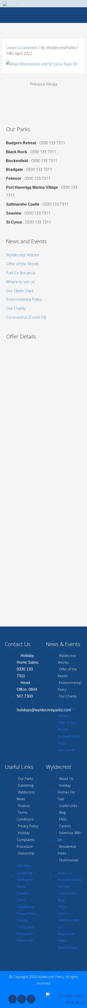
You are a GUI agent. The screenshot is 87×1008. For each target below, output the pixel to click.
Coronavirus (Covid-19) (26, 317)
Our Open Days (20, 290)
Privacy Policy (28, 826)
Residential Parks (67, 850)
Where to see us (20, 281)
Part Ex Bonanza (20, 272)
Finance (24, 805)
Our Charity (16, 308)
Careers (65, 826)
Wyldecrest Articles (22, 255)
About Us (66, 778)
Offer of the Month (22, 263)
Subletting (25, 785)
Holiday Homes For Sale (66, 792)
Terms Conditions (25, 815)
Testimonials (69, 860)
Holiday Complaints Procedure (26, 839)
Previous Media (43, 84)
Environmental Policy (24, 299)
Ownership (26, 853)
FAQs (63, 819)
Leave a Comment (21, 47)
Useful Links (68, 805)
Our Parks (25, 778)
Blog (62, 812)
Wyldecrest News (26, 795)
